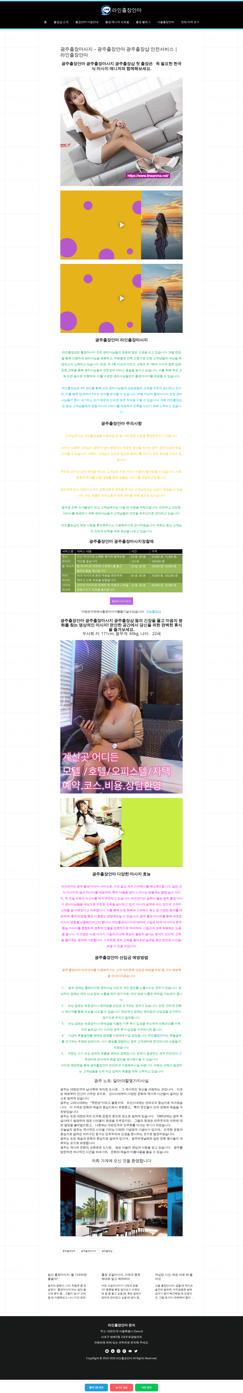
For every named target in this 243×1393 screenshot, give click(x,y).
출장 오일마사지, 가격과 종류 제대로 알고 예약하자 (120, 1277)
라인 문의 (147, 1387)
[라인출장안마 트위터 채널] (136, 1351)
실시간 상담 (121, 1387)
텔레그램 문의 (96, 1387)
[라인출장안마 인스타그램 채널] (118, 1351)
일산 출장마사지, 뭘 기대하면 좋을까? (67, 1277)
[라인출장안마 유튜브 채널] (130, 1351)
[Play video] (121, 225)
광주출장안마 (68, 1251)
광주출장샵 (107, 1251)
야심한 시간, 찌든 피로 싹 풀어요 (174, 1277)
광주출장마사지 (88, 1251)
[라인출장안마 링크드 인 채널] (113, 1351)
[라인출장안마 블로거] (107, 1351)
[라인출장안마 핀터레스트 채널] (124, 1351)
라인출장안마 (127, 10)
